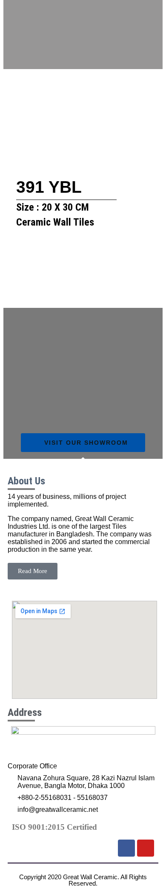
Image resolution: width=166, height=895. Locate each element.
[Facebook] (126, 848)
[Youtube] (145, 848)
